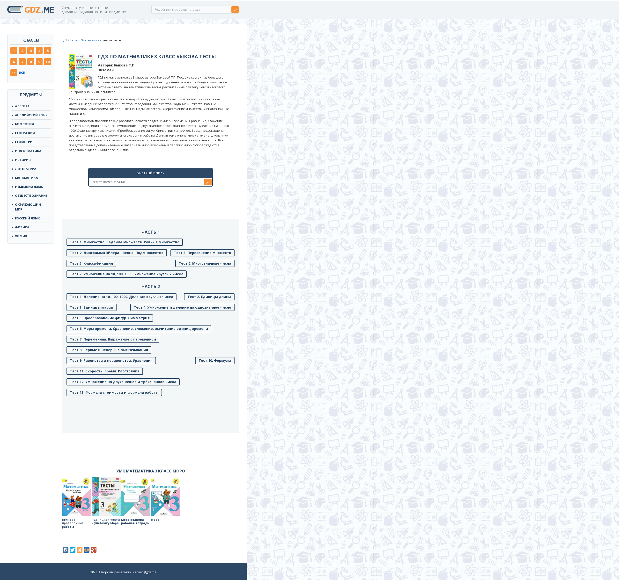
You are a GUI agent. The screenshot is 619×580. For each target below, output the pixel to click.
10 (47, 61)
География (25, 133)
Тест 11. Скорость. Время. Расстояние (105, 371)
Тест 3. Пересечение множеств (202, 252)
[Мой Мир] (86, 550)
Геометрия (25, 142)
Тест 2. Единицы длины (209, 296)
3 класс (75, 40)
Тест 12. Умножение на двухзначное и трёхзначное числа (123, 381)
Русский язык (27, 218)
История (23, 160)
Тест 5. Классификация (91, 263)
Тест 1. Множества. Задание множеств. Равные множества (124, 242)
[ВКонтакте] (65, 550)
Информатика (28, 151)
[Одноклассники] (79, 550)
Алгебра (22, 106)
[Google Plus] (93, 550)
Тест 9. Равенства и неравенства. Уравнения (111, 360)
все (22, 72)
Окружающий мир (28, 206)
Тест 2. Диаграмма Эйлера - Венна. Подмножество (116, 252)
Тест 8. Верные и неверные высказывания (109, 350)
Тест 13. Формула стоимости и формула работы (114, 392)
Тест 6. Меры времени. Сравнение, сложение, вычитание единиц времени (139, 328)
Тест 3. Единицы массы (91, 307)
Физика (22, 227)
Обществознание (31, 195)
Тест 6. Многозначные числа (205, 263)
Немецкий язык (29, 186)
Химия (21, 236)
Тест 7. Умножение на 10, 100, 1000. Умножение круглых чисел (126, 274)
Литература (25, 169)
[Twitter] (72, 550)
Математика (26, 177)
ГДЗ (64, 40)
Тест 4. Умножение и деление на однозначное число (182, 307)
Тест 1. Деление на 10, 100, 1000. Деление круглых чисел (121, 296)
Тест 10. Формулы (215, 360)
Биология (24, 124)
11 (14, 72)
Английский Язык (31, 115)
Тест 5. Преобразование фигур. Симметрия (110, 318)
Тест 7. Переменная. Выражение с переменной (113, 339)
